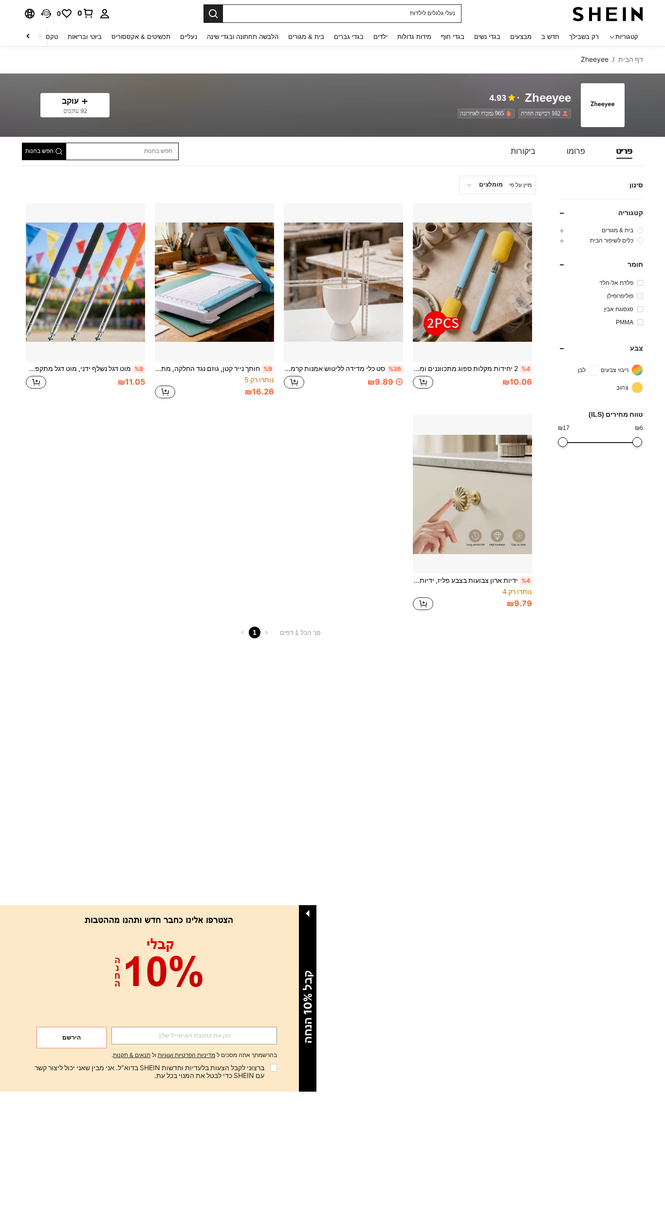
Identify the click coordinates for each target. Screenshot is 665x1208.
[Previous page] (266, 632)
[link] (85, 13)
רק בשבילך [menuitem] (584, 36)
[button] (46, 13)
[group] (600, 230)
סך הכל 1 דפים (300, 632)
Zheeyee (548, 98)
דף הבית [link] (630, 59)
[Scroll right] (28, 36)
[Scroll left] (40, 36)
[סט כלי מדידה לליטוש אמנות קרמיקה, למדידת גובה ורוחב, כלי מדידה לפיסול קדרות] (343, 282)
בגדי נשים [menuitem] (487, 36)
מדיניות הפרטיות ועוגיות (186, 1055)
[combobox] (498, 185)
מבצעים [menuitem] (521, 36)
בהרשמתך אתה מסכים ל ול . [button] (194, 1055)
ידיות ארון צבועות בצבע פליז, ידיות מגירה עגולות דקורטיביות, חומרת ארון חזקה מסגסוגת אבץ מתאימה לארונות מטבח (471, 580)
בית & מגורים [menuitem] (306, 36)
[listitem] (543, 113)
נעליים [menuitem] (188, 36)
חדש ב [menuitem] (550, 36)
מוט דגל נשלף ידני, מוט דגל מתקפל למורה (84, 368)
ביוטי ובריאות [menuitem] (85, 36)
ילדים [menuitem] (380, 36)
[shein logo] (608, 13)
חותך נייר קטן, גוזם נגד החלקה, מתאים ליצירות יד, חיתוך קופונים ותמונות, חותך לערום (213, 368)
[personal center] (105, 13)
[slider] (637, 442)
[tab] (624, 151)
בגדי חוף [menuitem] (452, 36)
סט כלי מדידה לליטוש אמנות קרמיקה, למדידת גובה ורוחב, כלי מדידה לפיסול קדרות (342, 368)
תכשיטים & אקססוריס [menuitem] (140, 36)
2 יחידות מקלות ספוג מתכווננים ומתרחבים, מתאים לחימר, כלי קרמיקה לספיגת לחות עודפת (471, 368)
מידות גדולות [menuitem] (414, 36)
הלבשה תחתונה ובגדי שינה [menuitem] (242, 36)
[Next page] (243, 632)
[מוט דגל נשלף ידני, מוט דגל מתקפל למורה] (85, 282)
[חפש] (213, 13)
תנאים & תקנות (131, 1055)
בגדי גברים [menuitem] (349, 36)
